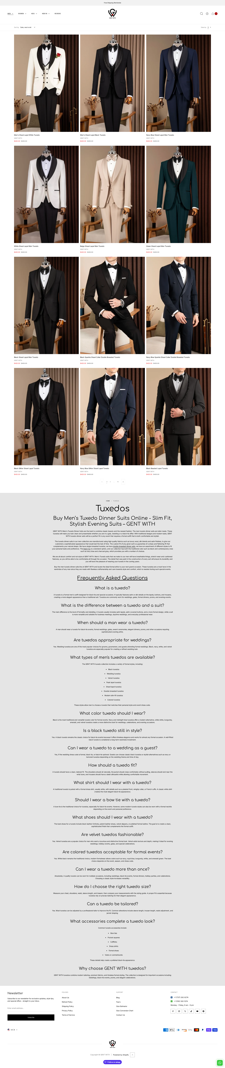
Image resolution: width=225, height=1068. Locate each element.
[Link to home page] (112, 1044)
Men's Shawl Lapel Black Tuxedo (92, 135)
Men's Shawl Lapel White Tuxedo (27, 135)
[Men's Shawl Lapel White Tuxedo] (46, 83)
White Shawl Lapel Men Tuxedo (26, 246)
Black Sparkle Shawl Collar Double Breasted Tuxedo (100, 357)
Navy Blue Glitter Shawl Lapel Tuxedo (94, 468)
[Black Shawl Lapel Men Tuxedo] (46, 305)
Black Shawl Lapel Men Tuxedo (26, 357)
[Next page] (123, 482)
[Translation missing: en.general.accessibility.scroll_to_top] (132, 1054)
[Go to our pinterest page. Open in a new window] (203, 1011)
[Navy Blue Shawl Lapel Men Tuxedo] (178, 83)
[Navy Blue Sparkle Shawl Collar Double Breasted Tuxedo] (178, 305)
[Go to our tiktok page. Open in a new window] (191, 1011)
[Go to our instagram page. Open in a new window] (179, 1011)
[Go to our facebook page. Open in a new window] (173, 1011)
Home (108, 501)
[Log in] (207, 13)
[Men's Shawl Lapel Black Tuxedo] (112, 83)
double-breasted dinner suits (124, 546)
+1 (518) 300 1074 (181, 1001)
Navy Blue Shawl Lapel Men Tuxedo (160, 135)
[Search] (201, 13)
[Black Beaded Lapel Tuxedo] (178, 416)
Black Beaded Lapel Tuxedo (157, 468)
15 (117, 482)
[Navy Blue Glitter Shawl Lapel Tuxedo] (112, 416)
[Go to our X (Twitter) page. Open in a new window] (185, 1011)
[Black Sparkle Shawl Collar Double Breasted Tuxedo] (112, 305)
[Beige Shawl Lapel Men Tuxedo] (112, 194)
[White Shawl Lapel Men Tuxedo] (46, 194)
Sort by (16, 27)
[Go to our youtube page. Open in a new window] (197, 1011)
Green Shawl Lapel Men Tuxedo (158, 246)
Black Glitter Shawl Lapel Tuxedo (26, 468)
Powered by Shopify (121, 1055)
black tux (87, 549)
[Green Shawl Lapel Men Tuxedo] (178, 194)
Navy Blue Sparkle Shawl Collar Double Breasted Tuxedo (168, 357)
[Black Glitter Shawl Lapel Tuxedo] (46, 416)
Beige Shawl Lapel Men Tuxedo (92, 246)
